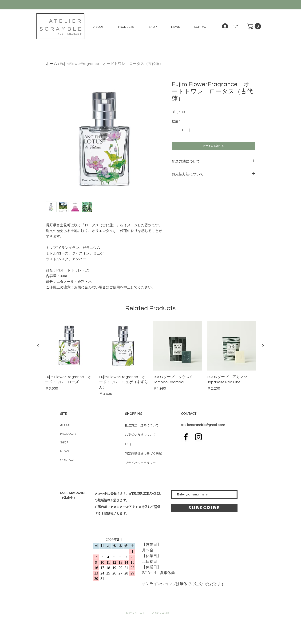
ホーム (51, 64)
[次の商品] (263, 345)
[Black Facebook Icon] (185, 437)
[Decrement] (175, 130)
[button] (126, 27)
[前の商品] (38, 345)
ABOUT (65, 425)
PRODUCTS (68, 433)
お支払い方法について (140, 434)
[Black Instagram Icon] (198, 437)
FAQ (128, 444)
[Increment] (190, 130)
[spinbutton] (182, 130)
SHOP (64, 442)
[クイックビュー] (69, 346)
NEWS (64, 451)
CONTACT (67, 460)
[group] (150, 359)
